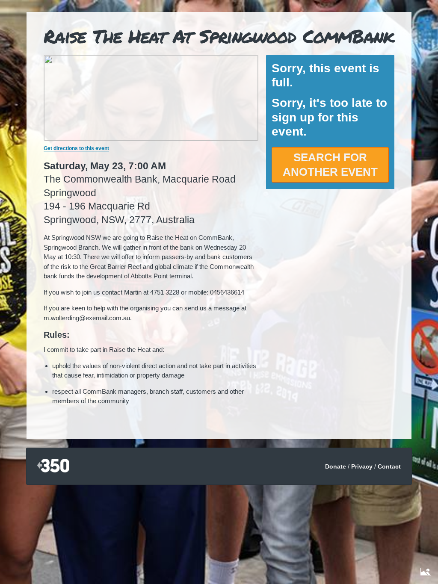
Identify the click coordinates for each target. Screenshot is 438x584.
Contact (389, 466)
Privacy (362, 466)
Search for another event (330, 164)
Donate (335, 466)
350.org (53, 466)
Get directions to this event (76, 148)
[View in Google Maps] (151, 138)
